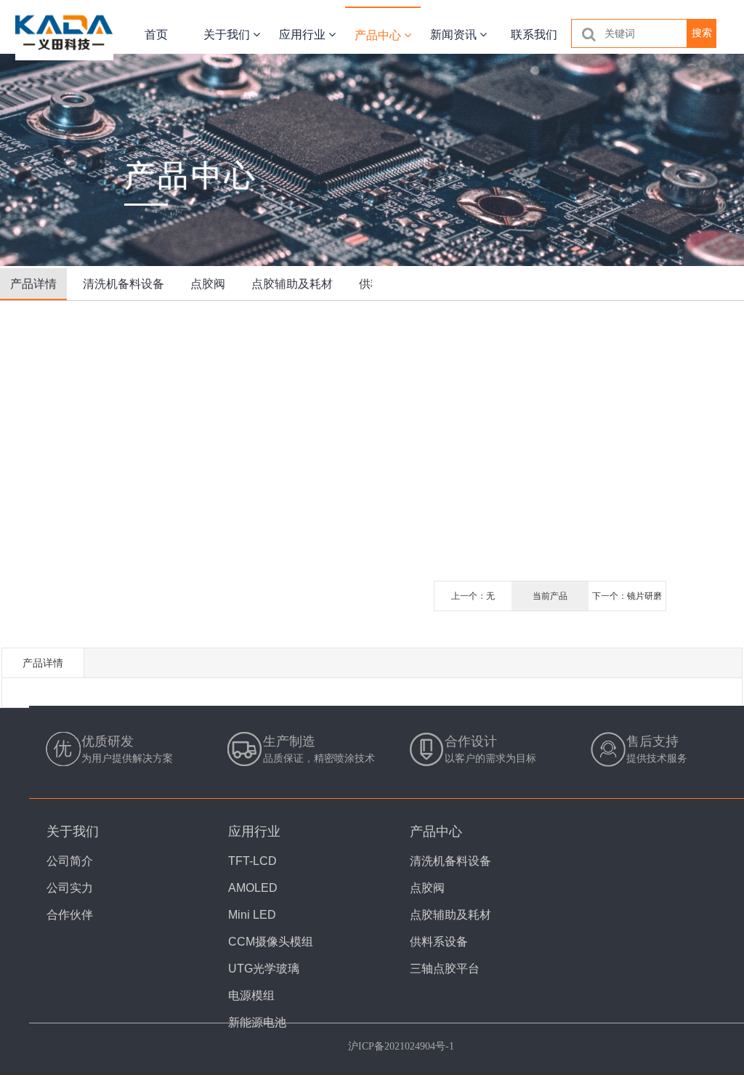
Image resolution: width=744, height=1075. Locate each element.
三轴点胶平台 (445, 968)
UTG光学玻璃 (263, 968)
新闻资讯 (455, 34)
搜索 (702, 33)
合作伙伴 (69, 915)
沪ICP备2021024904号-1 (401, 1046)
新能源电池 (257, 1022)
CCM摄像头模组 (270, 941)
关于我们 (228, 34)
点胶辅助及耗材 (292, 284)
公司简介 (69, 861)
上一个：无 (473, 596)
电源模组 (251, 995)
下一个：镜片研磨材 (627, 601)
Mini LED (252, 915)
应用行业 (303, 34)
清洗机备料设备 (123, 284)
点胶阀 (207, 284)
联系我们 (534, 34)
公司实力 (69, 888)
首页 (156, 34)
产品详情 (33, 284)
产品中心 (379, 35)
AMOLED (253, 888)
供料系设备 (439, 941)
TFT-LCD (252, 861)
